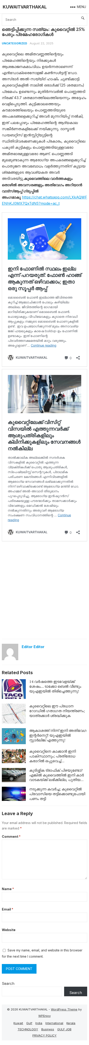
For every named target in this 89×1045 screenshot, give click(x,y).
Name (8, 889)
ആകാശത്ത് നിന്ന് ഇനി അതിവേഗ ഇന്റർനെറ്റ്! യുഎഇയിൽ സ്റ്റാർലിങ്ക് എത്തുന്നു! (57, 735)
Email (7, 909)
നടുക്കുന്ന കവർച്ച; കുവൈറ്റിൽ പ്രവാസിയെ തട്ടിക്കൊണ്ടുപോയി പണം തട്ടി (57, 793)
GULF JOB (64, 1029)
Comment (11, 836)
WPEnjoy (44, 1016)
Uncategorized (14, 43)
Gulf (29, 1023)
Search (8, 983)
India (38, 1023)
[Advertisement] (44, 589)
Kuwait (18, 1023)
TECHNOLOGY (28, 1029)
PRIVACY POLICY (44, 1035)
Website (9, 930)
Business (47, 1029)
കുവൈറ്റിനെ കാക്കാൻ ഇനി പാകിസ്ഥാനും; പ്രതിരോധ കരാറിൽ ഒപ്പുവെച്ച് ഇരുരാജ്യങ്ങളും (52, 758)
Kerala (70, 1023)
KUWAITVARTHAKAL (25, 7)
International (54, 1023)
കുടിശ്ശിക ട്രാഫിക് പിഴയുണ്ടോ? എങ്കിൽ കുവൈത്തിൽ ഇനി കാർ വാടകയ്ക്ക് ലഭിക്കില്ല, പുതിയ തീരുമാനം (56, 777)
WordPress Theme (64, 1009)
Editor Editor (33, 646)
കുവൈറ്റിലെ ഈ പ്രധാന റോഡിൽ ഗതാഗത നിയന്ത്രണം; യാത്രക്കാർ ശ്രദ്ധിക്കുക (57, 710)
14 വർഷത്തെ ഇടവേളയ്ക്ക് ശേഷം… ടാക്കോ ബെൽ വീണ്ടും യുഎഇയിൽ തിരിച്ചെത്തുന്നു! (55, 686)
